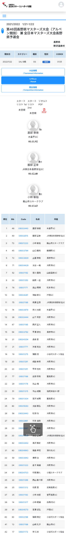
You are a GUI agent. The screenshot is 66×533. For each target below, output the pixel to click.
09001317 (23, 502)
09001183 (23, 495)
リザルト (33, 80)
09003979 (23, 310)
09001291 (23, 361)
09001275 (23, 354)
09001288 (23, 480)
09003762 (23, 332)
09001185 (23, 324)
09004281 (23, 295)
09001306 (23, 435)
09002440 (23, 228)
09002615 (23, 236)
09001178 (23, 384)
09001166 (23, 376)
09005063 (23, 406)
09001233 (23, 243)
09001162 (23, 273)
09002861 (23, 421)
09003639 (23, 258)
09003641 (23, 428)
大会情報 (33, 71)
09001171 (23, 287)
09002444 (23, 317)
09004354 (23, 339)
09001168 (23, 524)
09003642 (23, 458)
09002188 (23, 517)
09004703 (23, 472)
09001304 (23, 398)
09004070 (23, 509)
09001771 (23, 347)
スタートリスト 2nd (32, 104)
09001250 (23, 280)
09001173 (23, 532)
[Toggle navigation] (4, 16)
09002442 (23, 443)
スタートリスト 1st (21, 103)
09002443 (23, 413)
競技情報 (33, 88)
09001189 (23, 302)
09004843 (23, 450)
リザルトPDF (42, 103)
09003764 (23, 250)
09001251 (23, 369)
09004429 (23, 265)
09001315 (23, 391)
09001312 (23, 487)
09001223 (23, 465)
